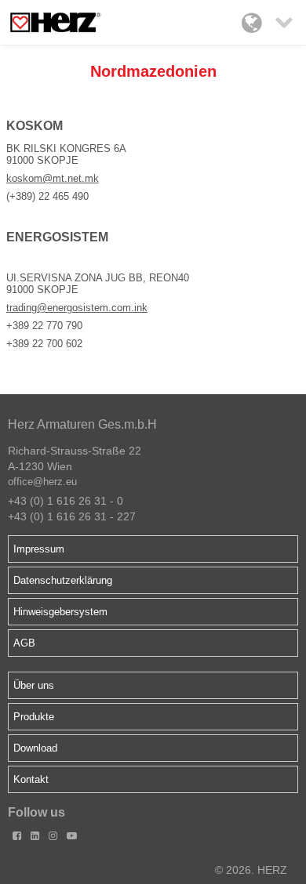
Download (35, 748)
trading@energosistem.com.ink (77, 307)
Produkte (33, 717)
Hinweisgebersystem (60, 612)
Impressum (38, 549)
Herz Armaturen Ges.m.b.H (82, 424)
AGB (24, 643)
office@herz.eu (42, 481)
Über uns (33, 685)
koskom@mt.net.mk (52, 178)
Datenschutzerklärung (62, 580)
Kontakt (31, 779)
